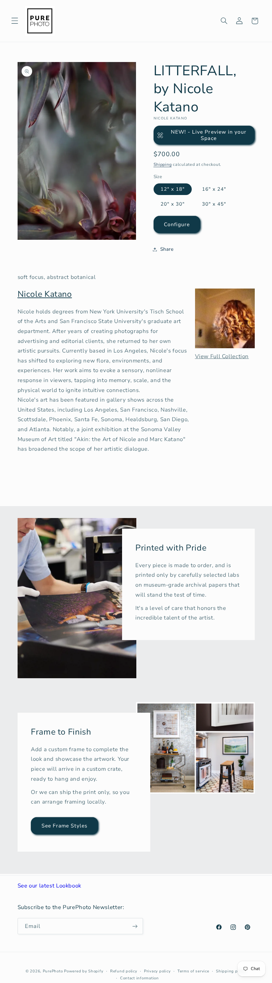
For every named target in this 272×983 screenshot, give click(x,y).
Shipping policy (231, 971)
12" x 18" (173, 189)
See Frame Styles (64, 825)
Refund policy (123, 971)
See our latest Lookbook (50, 885)
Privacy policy (157, 971)
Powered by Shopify (83, 971)
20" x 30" (173, 204)
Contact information (139, 978)
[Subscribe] (134, 926)
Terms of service (193, 971)
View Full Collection (222, 356)
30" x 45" (214, 204)
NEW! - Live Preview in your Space (208, 135)
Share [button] (167, 249)
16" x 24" (214, 189)
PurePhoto (53, 971)
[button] (14, 21)
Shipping (163, 164)
